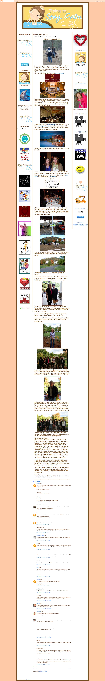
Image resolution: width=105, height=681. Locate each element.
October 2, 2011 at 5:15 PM (43, 540)
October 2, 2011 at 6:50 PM (43, 576)
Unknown (38, 579)
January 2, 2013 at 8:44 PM (43, 664)
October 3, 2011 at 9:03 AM (43, 592)
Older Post (69, 668)
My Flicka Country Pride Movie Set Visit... (46, 37)
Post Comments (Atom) (42, 671)
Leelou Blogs (27, 679)
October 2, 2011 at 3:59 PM (43, 509)
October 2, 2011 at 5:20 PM (43, 549)
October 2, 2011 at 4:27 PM (43, 524)
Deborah (38, 603)
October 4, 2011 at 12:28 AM (44, 622)
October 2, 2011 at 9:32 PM (43, 585)
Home (52, 668)
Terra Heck (39, 618)
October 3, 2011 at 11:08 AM (44, 600)
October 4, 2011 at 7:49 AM (43, 630)
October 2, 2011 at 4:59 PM (43, 532)
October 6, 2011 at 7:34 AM (43, 645)
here (23, 170)
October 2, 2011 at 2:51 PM (43, 501)
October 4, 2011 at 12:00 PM (44, 637)
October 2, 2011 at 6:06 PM (43, 557)
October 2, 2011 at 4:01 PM (43, 517)
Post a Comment (36, 667)
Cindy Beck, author (40, 535)
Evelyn (38, 567)
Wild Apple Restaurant (44, 126)
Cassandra (39, 611)
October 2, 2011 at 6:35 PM (43, 564)
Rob (37, 543)
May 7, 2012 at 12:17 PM (42, 654)
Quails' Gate (52, 176)
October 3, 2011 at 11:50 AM (44, 608)
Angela (38, 483)
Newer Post (35, 668)
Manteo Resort (59, 73)
